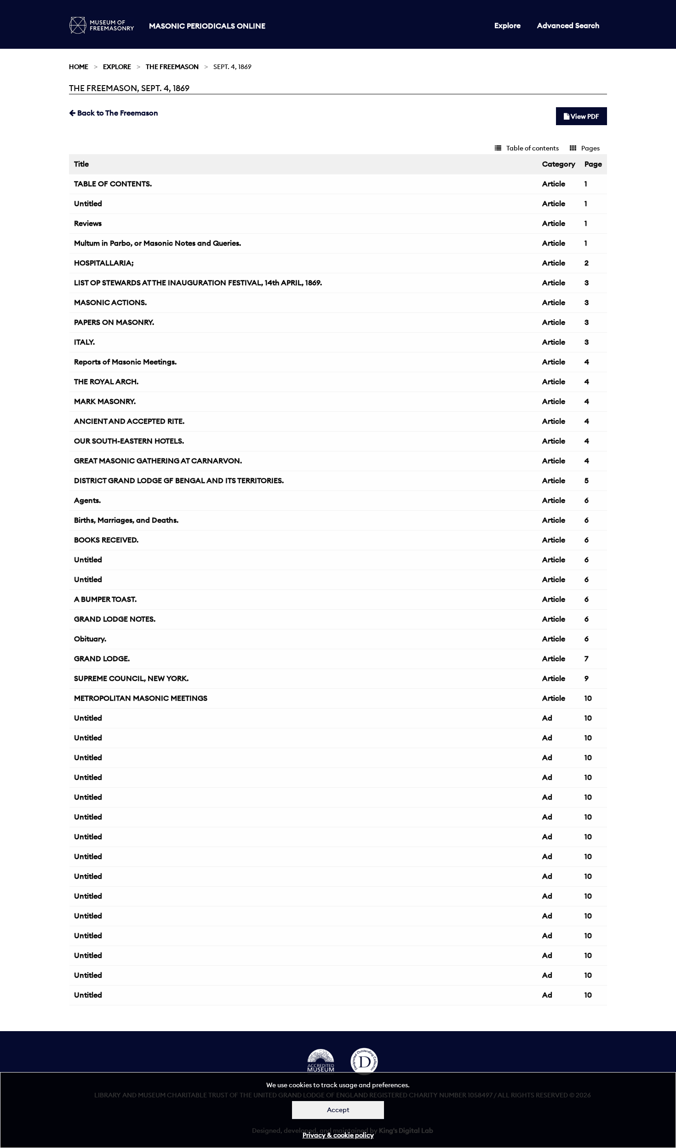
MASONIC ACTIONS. (110, 302)
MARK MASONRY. (105, 401)
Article (553, 183)
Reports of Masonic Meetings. (125, 361)
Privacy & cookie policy (338, 1135)
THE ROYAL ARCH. (106, 381)
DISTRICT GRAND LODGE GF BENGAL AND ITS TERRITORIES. (179, 480)
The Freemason (172, 67)
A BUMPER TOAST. (105, 599)
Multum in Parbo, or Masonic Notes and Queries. (157, 243)
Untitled (88, 203)
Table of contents (532, 148)
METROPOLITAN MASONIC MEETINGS (140, 698)
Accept (338, 1110)
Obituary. (90, 638)
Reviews (88, 223)
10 (588, 698)
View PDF (584, 116)
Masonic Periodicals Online (207, 25)
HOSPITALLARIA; (104, 262)
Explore (507, 25)
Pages (590, 148)
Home (78, 67)
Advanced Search (568, 25)
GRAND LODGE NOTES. (114, 618)
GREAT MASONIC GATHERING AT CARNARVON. (158, 460)
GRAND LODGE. (102, 658)
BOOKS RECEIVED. (106, 539)
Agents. (87, 500)
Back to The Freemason (116, 112)
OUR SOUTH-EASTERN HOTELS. (129, 440)
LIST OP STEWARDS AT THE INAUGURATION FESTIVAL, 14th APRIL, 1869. (198, 282)
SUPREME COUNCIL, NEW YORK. (131, 678)
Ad (547, 717)
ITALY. (84, 341)
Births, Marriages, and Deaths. (126, 520)
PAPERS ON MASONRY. (114, 322)
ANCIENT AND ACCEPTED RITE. (129, 421)
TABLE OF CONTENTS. (113, 183)
